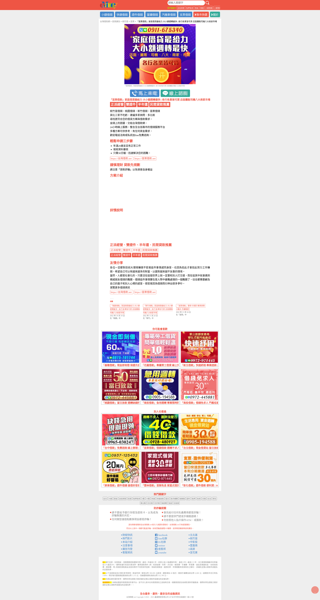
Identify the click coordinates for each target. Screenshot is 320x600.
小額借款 (217, 8)
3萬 (143, 499)
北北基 (194, 535)
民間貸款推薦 (150, 250)
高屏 (192, 549)
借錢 (202, 8)
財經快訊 (127, 535)
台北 (105, 499)
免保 (198, 499)
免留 (170, 503)
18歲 (110, 499)
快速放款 (160, 499)
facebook (163, 535)
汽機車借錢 (169, 14)
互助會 (176, 503)
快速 (153, 499)
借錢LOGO (109, 5)
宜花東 (194, 552)
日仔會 (157, 503)
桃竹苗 (194, 538)
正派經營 (116, 250)
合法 (209, 499)
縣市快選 (201, 14)
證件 (188, 499)
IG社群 (162, 542)
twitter (161, 545)
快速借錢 (122, 14)
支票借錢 (185, 14)
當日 (167, 499)
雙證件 (126, 250)
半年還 (136, 250)
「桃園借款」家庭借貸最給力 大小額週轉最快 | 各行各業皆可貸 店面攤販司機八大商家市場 (125, 309)
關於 (215, 14)
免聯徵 (182, 499)
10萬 (148, 499)
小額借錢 (208, 8)
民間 (129, 499)
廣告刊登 (127, 549)
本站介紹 (127, 542)
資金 (115, 499)
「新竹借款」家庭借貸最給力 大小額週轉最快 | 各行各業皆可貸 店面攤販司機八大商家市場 (158, 309)
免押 (193, 499)
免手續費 (174, 499)
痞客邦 (162, 549)
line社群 (162, 538)
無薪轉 (164, 503)
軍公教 (143, 503)
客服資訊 (127, 552)
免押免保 (189, 8)
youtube (162, 552)
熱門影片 (127, 538)
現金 (196, 8)
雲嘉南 (194, 545)
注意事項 (127, 545)
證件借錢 (137, 14)
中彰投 (194, 542)
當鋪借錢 (152, 14)
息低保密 (180, 8)
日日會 (150, 503)
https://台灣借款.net (121, 158)
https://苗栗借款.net (145, 158)
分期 (204, 499)
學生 (214, 499)
